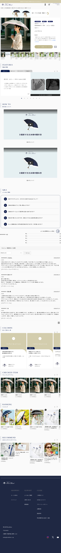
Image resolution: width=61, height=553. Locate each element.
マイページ (14, 499)
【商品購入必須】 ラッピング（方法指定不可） (7, 458)
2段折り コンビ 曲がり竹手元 (36, 426)
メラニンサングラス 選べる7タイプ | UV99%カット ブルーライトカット (50, 459)
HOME (2, 8)
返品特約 (39, 513)
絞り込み (28, 253)
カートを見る (14, 495)
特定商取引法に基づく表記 (43, 518)
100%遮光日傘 (7, 8)
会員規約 (39, 509)
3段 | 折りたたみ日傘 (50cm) (17, 8)
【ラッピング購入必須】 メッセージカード (22, 453)
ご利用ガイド (40, 495)
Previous (2, 35)
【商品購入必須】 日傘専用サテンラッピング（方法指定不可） (51, 427)
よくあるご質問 (28, 495)
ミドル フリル (18, 426)
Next (28, 35)
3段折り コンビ (4, 394)
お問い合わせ (27, 499)
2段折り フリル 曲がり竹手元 (7, 426)
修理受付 (26, 504)
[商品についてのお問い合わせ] (55, 47)
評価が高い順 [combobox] (3, 252)
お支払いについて (41, 499)
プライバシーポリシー (42, 504)
